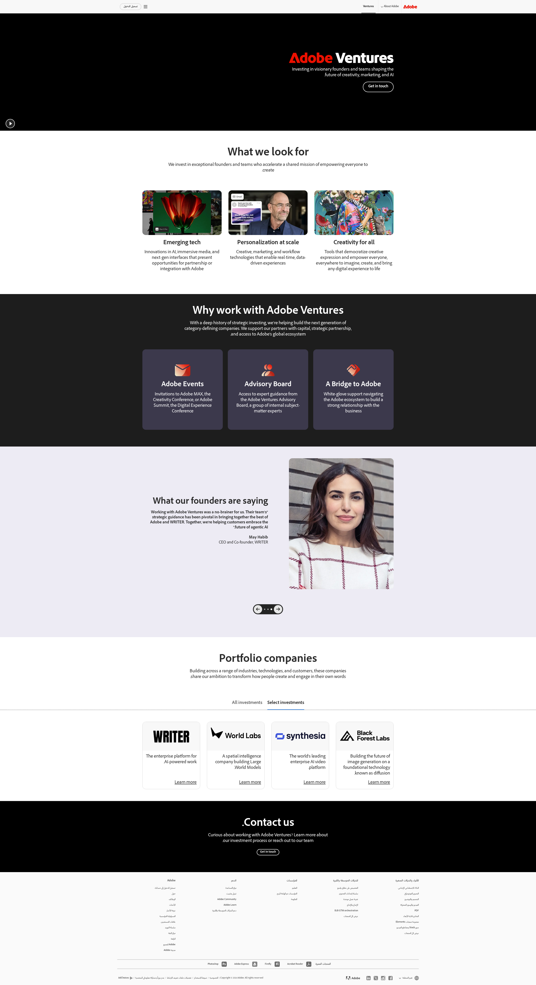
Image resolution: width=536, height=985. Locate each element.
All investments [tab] (247, 703)
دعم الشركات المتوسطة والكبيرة (224, 911)
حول (173, 894)
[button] (145, 6)
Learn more (379, 783)
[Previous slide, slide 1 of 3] (278, 609)
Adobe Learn (230, 905)
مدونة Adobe (169, 950)
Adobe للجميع (169, 944)
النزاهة (173, 939)
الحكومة (294, 899)
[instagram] (383, 978)
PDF (417, 911)
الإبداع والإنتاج (352, 905)
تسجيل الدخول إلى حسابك (165, 888)
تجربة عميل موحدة (350, 899)
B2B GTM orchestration (346, 911)
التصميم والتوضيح (412, 899)
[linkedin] (368, 978)
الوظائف (172, 899)
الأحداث (172, 905)
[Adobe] (410, 6)
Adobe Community (226, 899)
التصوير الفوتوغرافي (411, 894)
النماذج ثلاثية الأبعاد (411, 916)
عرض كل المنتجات (411, 933)
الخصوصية (214, 978)
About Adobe (391, 7)
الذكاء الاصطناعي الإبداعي (408, 888)
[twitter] (376, 978)
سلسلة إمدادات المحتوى (348, 894)
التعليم (294, 888)
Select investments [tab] (285, 703)
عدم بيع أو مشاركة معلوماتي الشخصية (149, 978)
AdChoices (123, 978)
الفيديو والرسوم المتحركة (409, 905)
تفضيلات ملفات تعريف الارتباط (179, 978)
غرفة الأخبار (171, 911)
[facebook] (390, 978)
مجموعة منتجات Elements (407, 922)
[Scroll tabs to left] (3, 703)
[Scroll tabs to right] (532, 703)
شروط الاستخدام (200, 978)
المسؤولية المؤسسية (167, 916)
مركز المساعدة (230, 888)
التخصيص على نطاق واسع (347, 888)
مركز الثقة (171, 933)
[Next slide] (258, 609)
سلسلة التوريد (170, 927)
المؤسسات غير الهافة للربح (287, 894)
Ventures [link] (368, 7)
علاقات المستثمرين (168, 922)
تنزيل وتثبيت (231, 894)
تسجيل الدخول (131, 7)
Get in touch (378, 86)
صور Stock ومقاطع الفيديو (408, 927)
